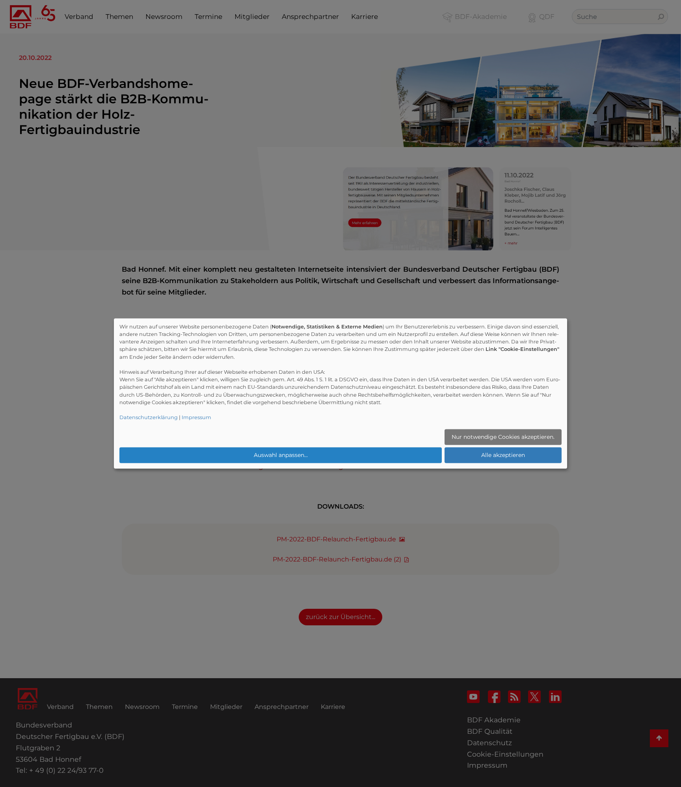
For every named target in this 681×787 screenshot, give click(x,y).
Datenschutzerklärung (148, 418)
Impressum (196, 418)
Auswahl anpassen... (281, 455)
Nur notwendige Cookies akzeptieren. (503, 436)
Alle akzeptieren (503, 455)
